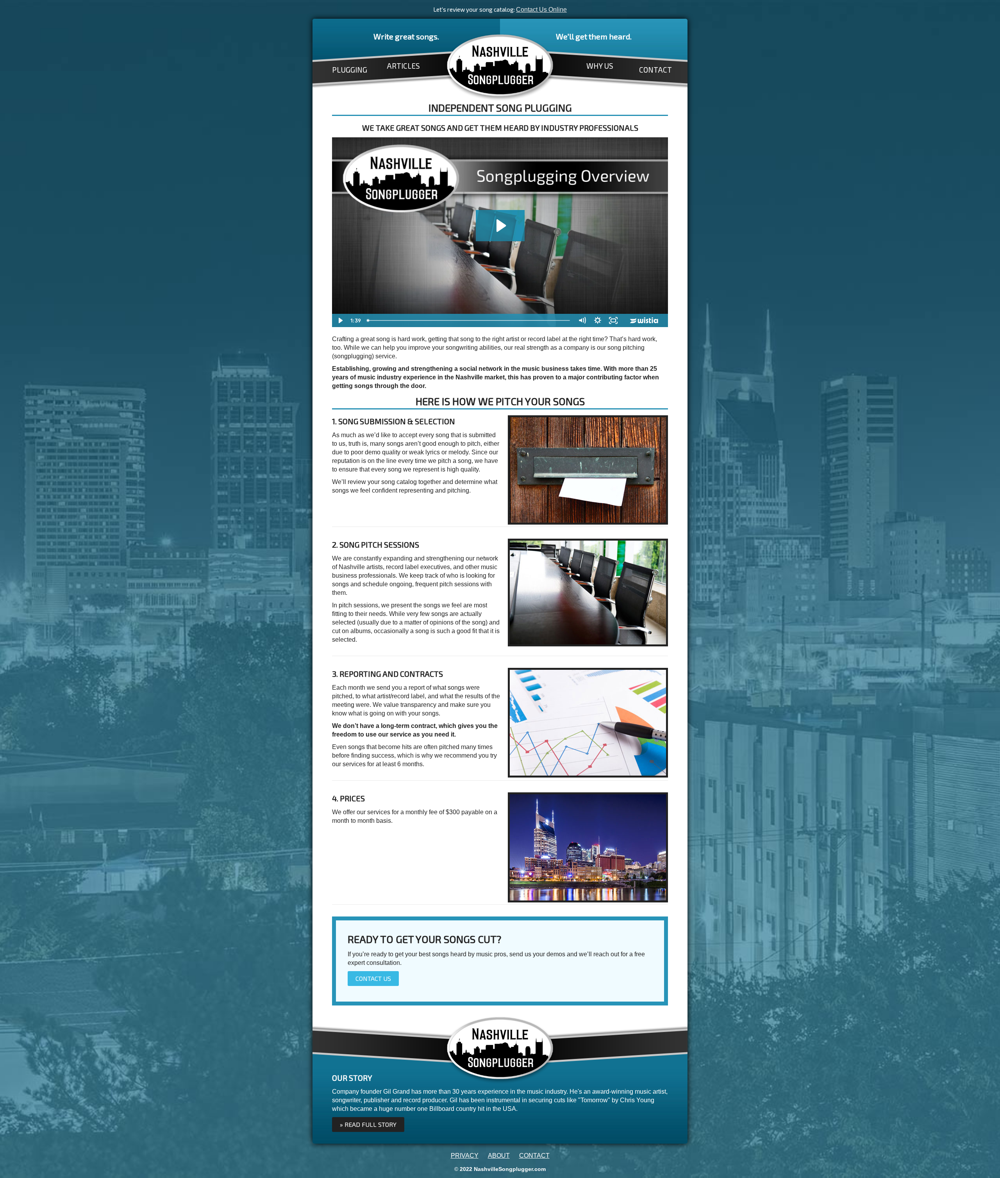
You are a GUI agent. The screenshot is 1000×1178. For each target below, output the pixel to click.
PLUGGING (349, 69)
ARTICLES (403, 65)
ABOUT (499, 1155)
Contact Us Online (541, 9)
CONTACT (655, 69)
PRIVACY (465, 1155)
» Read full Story (368, 1124)
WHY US (599, 65)
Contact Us (373, 978)
